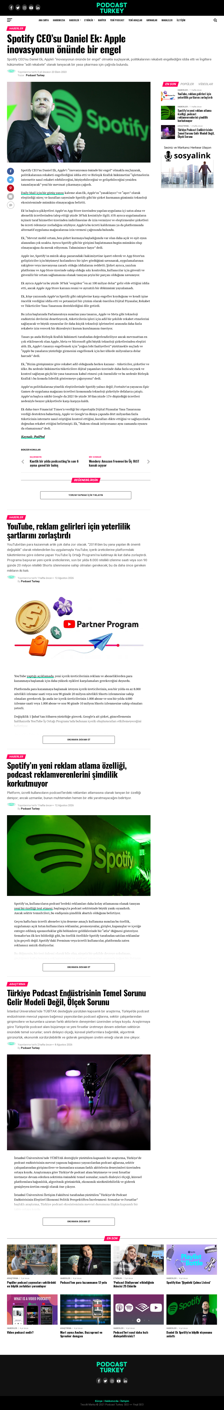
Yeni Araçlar (135, 20)
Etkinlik (88, 20)
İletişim (181, 20)
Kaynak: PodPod (33, 437)
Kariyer (102, 20)
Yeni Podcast (117, 20)
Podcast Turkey (35, 75)
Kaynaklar (151, 20)
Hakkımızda (59, 20)
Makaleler (167, 20)
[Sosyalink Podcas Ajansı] (187, 187)
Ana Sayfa (44, 20)
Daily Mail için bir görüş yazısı (42, 193)
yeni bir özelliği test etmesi (33, 908)
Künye (99, 1401)
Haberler (74, 20)
